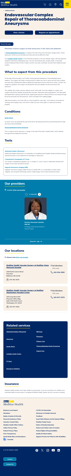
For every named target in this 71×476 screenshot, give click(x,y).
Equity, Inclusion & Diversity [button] (12, 416)
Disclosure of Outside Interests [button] (46, 413)
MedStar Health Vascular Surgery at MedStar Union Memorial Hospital (27, 266)
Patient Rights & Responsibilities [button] (46, 431)
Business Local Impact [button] (10, 410)
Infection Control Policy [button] (11, 422)
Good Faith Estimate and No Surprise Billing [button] (50, 419)
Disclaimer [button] (6, 413)
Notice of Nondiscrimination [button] (45, 425)
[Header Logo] (9, 3)
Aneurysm (9, 339)
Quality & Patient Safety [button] (44, 434)
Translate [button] (10, 440)
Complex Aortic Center (14, 59)
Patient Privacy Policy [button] (10, 431)
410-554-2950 (59, 272)
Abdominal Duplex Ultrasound (14, 151)
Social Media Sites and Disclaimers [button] (14, 437)
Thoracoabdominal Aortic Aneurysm (48, 346)
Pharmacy (39, 336)
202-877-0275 (59, 297)
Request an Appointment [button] (49, 32)
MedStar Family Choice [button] (43, 422)
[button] (44, 4)
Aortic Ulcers (10, 346)
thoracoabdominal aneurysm (15, 53)
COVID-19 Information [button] (43, 410)
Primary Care (40, 341)
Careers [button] (9, 459)
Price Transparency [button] (9, 434)
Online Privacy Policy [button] (10, 428)
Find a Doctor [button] (19, 32)
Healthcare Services (10, 10)
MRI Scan (39, 332)
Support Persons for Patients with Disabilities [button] (51, 437)
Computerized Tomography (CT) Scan (17, 159)
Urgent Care (40, 351)
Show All (34, 241)
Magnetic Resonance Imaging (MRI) (16, 167)
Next (39, 194)
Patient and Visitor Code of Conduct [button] (47, 428)
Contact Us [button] (9, 464)
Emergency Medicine (13, 369)
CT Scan (9, 361)
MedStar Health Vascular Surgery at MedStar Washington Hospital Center (24, 291)
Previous (26, 194)
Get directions (57, 266)
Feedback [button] (39, 416)
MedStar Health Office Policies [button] (13, 425)
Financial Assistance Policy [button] (12, 419)
